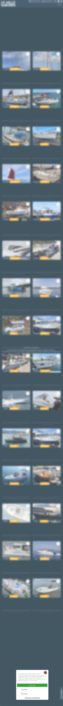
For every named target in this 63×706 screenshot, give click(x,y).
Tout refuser (24, 689)
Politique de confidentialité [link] (32, 698)
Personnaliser (24, 694)
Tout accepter (32, 685)
